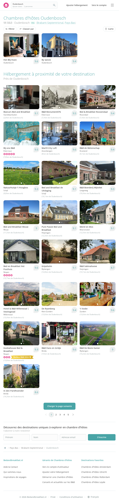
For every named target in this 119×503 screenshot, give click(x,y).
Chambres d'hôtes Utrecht (94, 472)
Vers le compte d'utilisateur (55, 467)
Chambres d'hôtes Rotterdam (95, 477)
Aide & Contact (10, 467)
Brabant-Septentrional (50, 22)
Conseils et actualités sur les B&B (58, 482)
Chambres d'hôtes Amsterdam (96, 467)
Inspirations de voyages (14, 477)
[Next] (35, 45)
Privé (53, 497)
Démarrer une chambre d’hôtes (57, 477)
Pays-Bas (70, 22)
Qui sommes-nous (12, 472)
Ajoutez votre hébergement (55, 472)
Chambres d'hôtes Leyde (93, 482)
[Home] (5, 448)
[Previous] (7, 45)
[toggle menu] (112, 5)
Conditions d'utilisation (71, 497)
